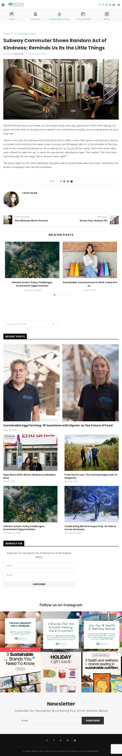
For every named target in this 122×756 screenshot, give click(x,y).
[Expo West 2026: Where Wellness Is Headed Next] (30, 453)
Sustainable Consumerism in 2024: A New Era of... (90, 284)
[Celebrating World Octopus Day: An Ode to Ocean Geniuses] (91, 504)
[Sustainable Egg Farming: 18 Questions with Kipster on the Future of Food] (61, 382)
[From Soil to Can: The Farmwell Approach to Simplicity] (91, 453)
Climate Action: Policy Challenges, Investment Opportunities (32, 284)
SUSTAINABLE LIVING (25, 34)
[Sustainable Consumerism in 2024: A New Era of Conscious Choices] (90, 260)
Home (6, 34)
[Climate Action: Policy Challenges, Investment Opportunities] (32, 260)
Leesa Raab (19, 54)
